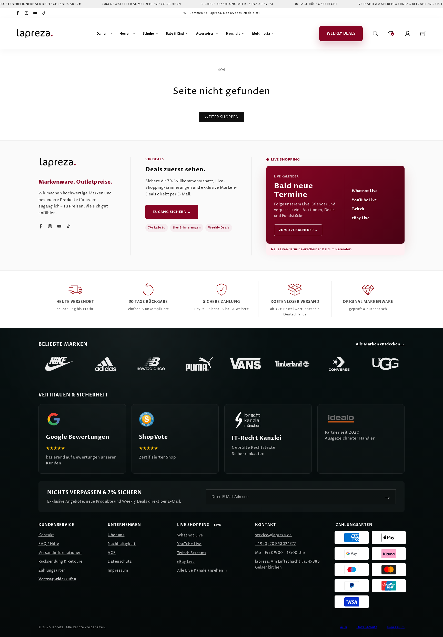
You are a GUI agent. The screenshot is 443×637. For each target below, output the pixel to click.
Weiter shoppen (221, 117)
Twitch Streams (191, 553)
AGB (112, 552)
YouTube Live (364, 200)
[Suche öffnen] (375, 33)
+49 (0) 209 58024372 (275, 543)
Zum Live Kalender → (298, 230)
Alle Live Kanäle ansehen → (202, 570)
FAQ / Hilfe (48, 543)
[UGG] (385, 364)
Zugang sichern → (172, 212)
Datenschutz (120, 561)
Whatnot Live (365, 190)
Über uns (116, 535)
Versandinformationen (60, 552)
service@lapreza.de (273, 535)
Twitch (358, 209)
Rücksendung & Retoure (60, 561)
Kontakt (46, 535)
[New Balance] (152, 364)
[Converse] (338, 364)
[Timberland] (292, 364)
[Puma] (198, 364)
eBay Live (361, 218)
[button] (104, 33)
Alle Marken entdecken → (380, 344)
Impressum (118, 570)
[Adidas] (105, 364)
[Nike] (58, 364)
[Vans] (245, 364)
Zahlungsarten (52, 570)
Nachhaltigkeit (122, 543)
